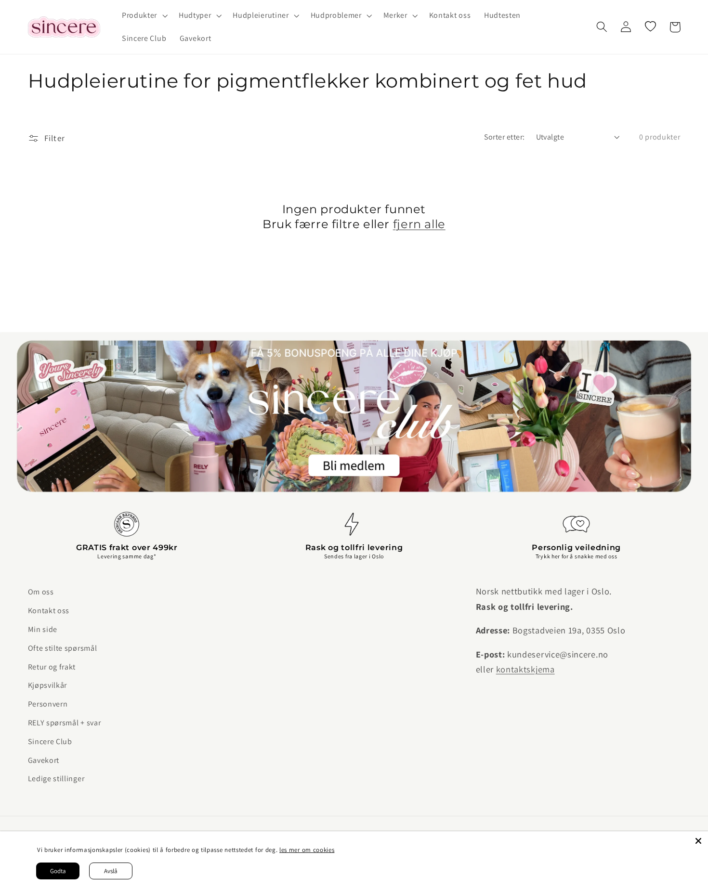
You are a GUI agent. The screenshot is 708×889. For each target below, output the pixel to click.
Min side (43, 629)
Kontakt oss (49, 611)
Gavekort (44, 760)
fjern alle (419, 224)
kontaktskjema (525, 669)
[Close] (698, 841)
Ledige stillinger (56, 778)
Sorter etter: (504, 137)
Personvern (48, 704)
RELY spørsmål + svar (64, 723)
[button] (143, 15)
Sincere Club (50, 741)
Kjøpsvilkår (47, 685)
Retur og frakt (52, 667)
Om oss (41, 592)
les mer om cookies (306, 850)
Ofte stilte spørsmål (62, 648)
